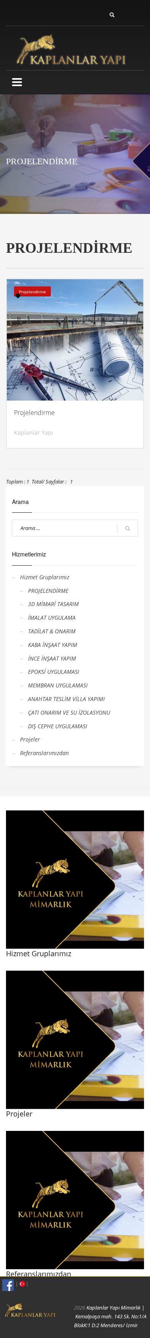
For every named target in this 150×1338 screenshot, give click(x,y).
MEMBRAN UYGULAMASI (58, 685)
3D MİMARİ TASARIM (53, 604)
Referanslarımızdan (44, 753)
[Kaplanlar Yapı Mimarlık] (75, 48)
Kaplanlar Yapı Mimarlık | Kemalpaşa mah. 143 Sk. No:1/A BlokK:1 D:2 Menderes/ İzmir (110, 1316)
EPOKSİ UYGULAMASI (53, 671)
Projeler (30, 739)
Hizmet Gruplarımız (44, 577)
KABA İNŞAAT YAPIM (52, 645)
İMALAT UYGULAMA (52, 617)
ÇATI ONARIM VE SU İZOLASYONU (69, 712)
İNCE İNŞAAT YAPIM (52, 658)
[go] (127, 528)
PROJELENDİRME (48, 590)
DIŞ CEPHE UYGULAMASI (57, 726)
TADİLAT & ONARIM (52, 631)
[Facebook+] (8, 1285)
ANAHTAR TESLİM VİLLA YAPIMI (66, 699)
